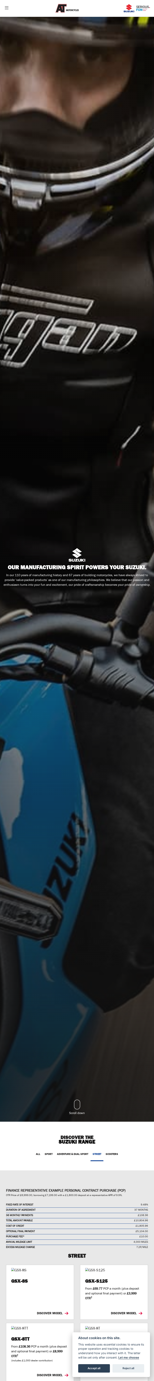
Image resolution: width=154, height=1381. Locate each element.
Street (97, 1154)
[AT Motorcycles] (67, 8)
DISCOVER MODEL (50, 1313)
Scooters (112, 1154)
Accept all (94, 1368)
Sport (49, 1154)
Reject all (128, 1368)
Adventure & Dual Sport (72, 1154)
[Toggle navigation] (6, 8)
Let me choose (128, 1357)
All (38, 1154)
